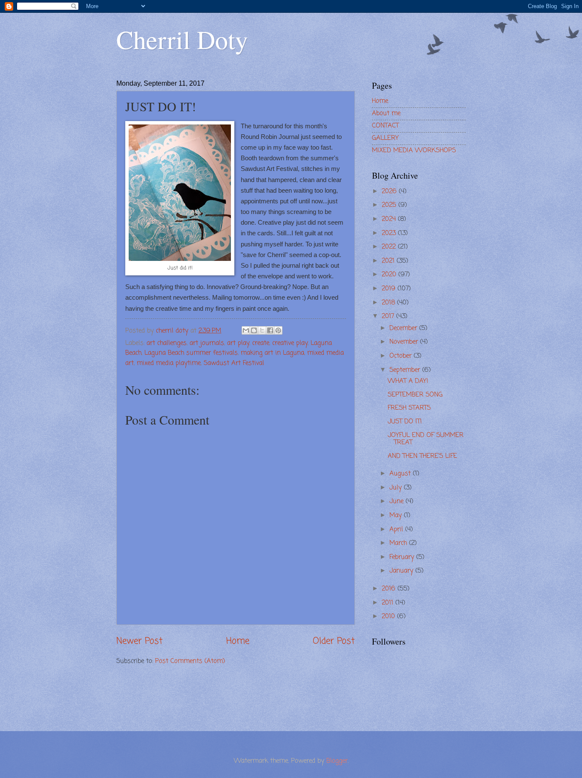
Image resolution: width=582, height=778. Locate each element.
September (405, 370)
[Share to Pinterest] (278, 330)
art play (238, 343)
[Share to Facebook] (270, 330)
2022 (390, 247)
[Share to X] (262, 330)
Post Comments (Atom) (190, 661)
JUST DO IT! (405, 421)
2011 (388, 602)
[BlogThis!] (254, 330)
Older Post (334, 641)
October (401, 356)
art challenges (167, 343)
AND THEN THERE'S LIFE (422, 456)
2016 (390, 588)
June (397, 501)
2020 (390, 274)
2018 (389, 302)
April (397, 529)
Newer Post (139, 641)
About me (386, 113)
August (401, 473)
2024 (390, 219)
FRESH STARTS (409, 408)
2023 (390, 233)
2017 (389, 316)
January (402, 571)
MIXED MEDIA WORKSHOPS (414, 150)
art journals (207, 343)
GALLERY (385, 138)
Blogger (337, 761)
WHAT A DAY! (408, 381)
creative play (290, 343)
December (404, 328)
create (260, 343)
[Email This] (246, 330)
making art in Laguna (272, 353)
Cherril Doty (182, 39)
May (396, 515)
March (399, 543)
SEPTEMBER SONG (415, 394)
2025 (390, 205)
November (404, 342)
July (396, 487)
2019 (390, 288)
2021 (389, 261)
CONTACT (385, 125)
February (402, 557)
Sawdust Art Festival (234, 363)
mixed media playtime (169, 363)
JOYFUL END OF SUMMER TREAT (426, 439)
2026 (390, 191)
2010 (389, 616)
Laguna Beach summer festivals (191, 353)
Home (237, 641)
